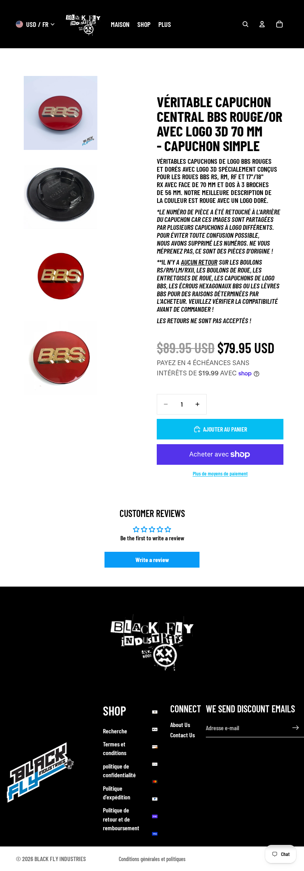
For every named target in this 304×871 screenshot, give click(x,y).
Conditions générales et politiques (152, 859)
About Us (180, 724)
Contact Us (182, 734)
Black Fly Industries (60, 858)
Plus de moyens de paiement (220, 473)
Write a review (152, 559)
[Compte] (262, 24)
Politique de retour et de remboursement (121, 818)
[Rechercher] (245, 24)
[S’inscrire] (295, 728)
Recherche (115, 731)
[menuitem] (164, 24)
